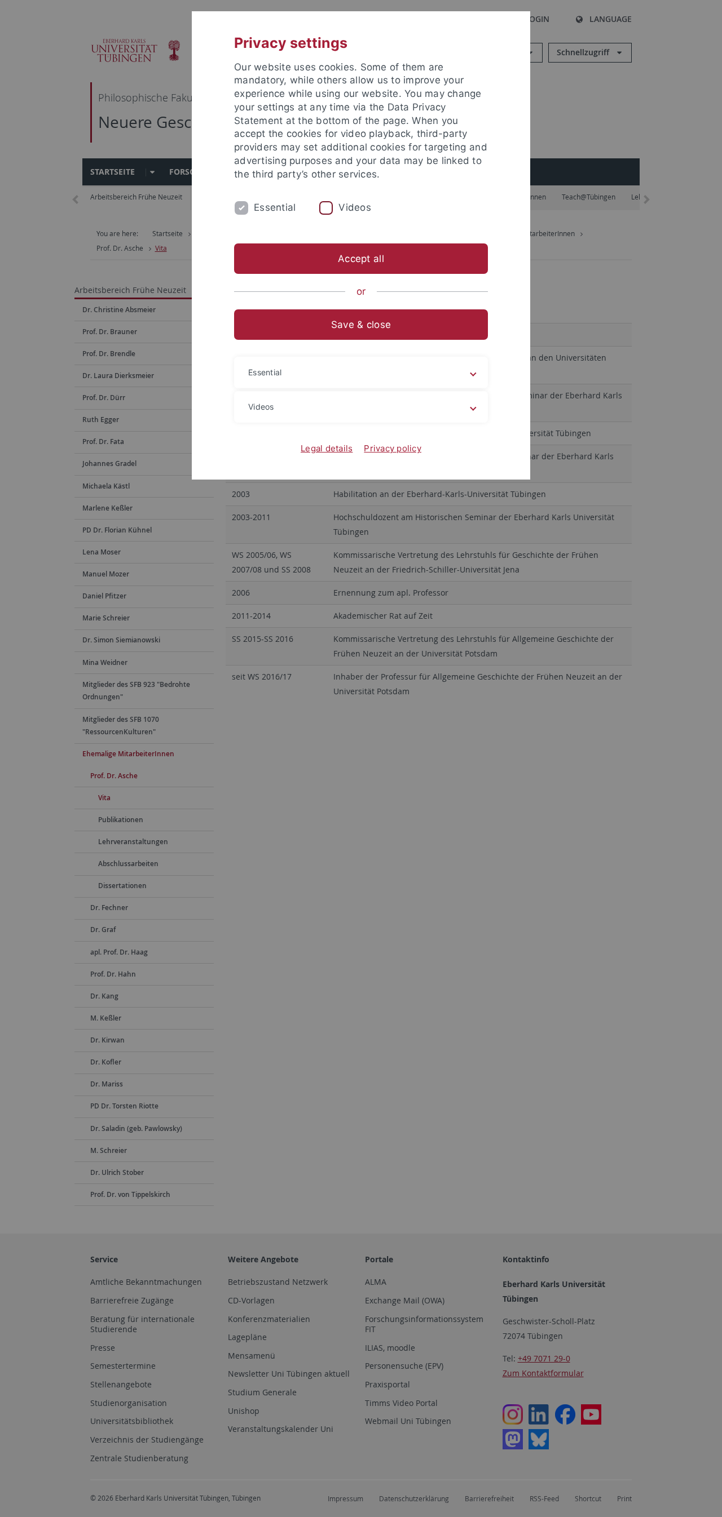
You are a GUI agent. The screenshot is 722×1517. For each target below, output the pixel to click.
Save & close (361, 324)
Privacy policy (392, 448)
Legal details (327, 448)
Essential (275, 207)
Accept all (361, 258)
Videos (354, 207)
